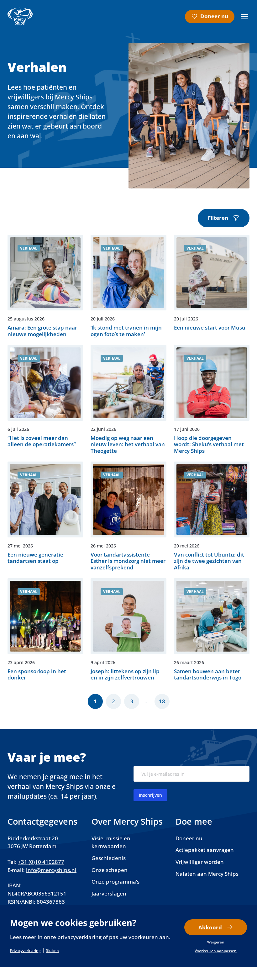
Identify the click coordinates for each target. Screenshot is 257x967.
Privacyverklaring (25, 951)
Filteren (218, 217)
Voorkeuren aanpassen (216, 951)
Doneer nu (214, 16)
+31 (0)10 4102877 (41, 861)
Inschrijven (150, 795)
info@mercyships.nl (51, 870)
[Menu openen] (244, 17)
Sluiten (52, 951)
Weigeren (215, 942)
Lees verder (45, 286)
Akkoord (210, 927)
